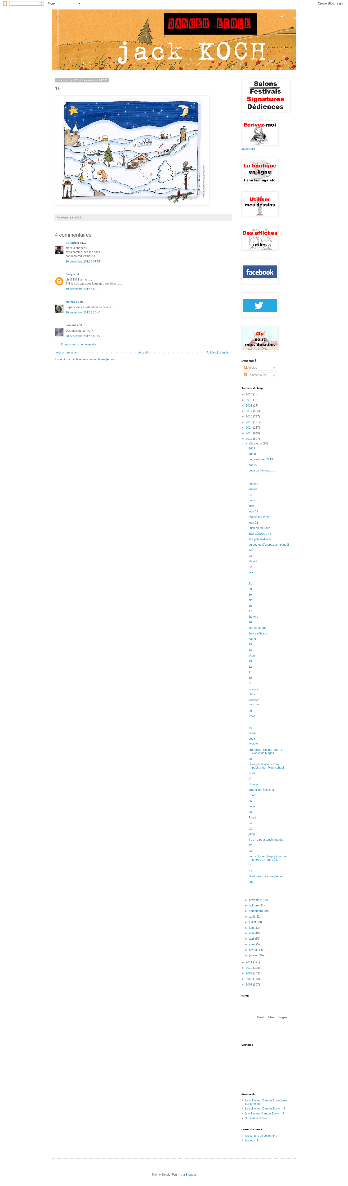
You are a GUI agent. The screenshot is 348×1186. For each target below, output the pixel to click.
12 (250, 666)
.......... (252, 722)
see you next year (260, 539)
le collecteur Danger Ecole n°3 (264, 1113)
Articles (252, 367)
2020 (249, 394)
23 (250, 555)
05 (250, 812)
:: (249, 887)
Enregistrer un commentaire (79, 344)
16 (250, 622)
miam (252, 733)
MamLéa (71, 301)
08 (250, 758)
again (252, 454)
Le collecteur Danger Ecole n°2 (265, 1108)
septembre (256, 911)
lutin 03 (253, 511)
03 (250, 828)
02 (250, 850)
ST (250, 871)
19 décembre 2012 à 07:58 (83, 261)
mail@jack (248, 148)
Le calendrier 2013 (261, 459)
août (252, 916)
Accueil (143, 352)
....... (251, 893)
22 (250, 567)
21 (250, 583)
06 (250, 801)
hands (253, 500)
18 (250, 605)
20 (250, 589)
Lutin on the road (259, 528)
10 (250, 677)
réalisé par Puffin (259, 517)
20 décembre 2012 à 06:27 (83, 336)
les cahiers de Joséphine (261, 1135)
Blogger (191, 1174)
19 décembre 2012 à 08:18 (83, 289)
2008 (249, 979)
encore (253, 489)
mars (252, 944)
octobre (254, 905)
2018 (249, 405)
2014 (249, 427)
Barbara (71, 242)
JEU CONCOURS (260, 533)
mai (251, 933)
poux (252, 738)
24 (250, 550)
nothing (253, 483)
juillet (253, 922)
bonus (253, 465)
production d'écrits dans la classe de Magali (265, 751)
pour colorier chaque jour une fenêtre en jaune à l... (268, 858)
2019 (249, 400)
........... (252, 476)
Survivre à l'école (256, 1118)
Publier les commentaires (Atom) (94, 359)
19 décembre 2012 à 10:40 (83, 312)
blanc (252, 694)
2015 (249, 422)
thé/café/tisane (258, 633)
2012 (249, 438)
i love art (254, 784)
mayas (253, 561)
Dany (69, 274)
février (253, 949)
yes (251, 572)
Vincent (71, 325)
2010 (249, 967)
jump (252, 834)
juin (251, 927)
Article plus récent (67, 352)
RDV (252, 716)
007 (251, 882)
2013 (249, 433)
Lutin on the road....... (262, 470)
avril (252, 938)
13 (250, 661)
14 (250, 650)
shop (252, 655)
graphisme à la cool (261, 790)
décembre (256, 443)
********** (254, 705)
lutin (251, 506)
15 (250, 644)
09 (250, 711)
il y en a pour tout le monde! (266, 839)
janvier (254, 955)
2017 (249, 411)
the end (253, 616)
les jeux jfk (252, 1140)
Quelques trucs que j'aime (265, 876)
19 (250, 594)
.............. (254, 578)
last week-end (258, 627)
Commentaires (257, 375)
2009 (249, 973)
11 (250, 672)
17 (250, 611)
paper (252, 639)
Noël (252, 773)
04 (250, 495)
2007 (249, 984)
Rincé (252, 817)
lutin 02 (253, 522)
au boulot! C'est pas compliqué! (269, 544)
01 (250, 865)
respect (253, 744)
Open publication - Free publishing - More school (266, 766)
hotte (252, 806)
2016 (249, 416)
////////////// (254, 700)
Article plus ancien (218, 352)
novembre (256, 900)
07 (250, 778)
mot (251, 600)
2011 (249, 962)
